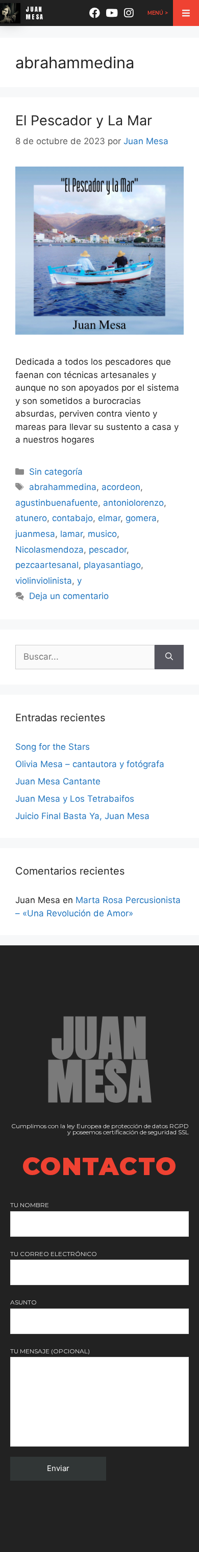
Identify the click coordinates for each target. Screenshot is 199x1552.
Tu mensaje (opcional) (50, 1351)
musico (102, 534)
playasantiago (112, 565)
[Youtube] (111, 13)
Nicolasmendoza (49, 549)
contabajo (72, 518)
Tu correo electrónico (53, 1254)
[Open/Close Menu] (186, 13)
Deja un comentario (69, 596)
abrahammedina (62, 487)
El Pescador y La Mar (83, 120)
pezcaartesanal (47, 565)
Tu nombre (29, 1205)
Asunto (23, 1302)
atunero (31, 518)
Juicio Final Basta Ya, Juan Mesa (82, 816)
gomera (141, 518)
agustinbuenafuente (56, 503)
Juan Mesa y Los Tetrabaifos (74, 799)
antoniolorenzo (133, 503)
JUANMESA (35, 13)
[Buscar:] (85, 657)
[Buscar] (169, 657)
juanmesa (35, 534)
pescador (108, 549)
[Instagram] (128, 13)
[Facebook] (94, 13)
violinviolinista (43, 581)
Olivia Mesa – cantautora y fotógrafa (89, 764)
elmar (109, 518)
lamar (71, 534)
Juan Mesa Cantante (58, 781)
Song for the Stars (52, 747)
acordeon (121, 487)
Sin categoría (56, 472)
